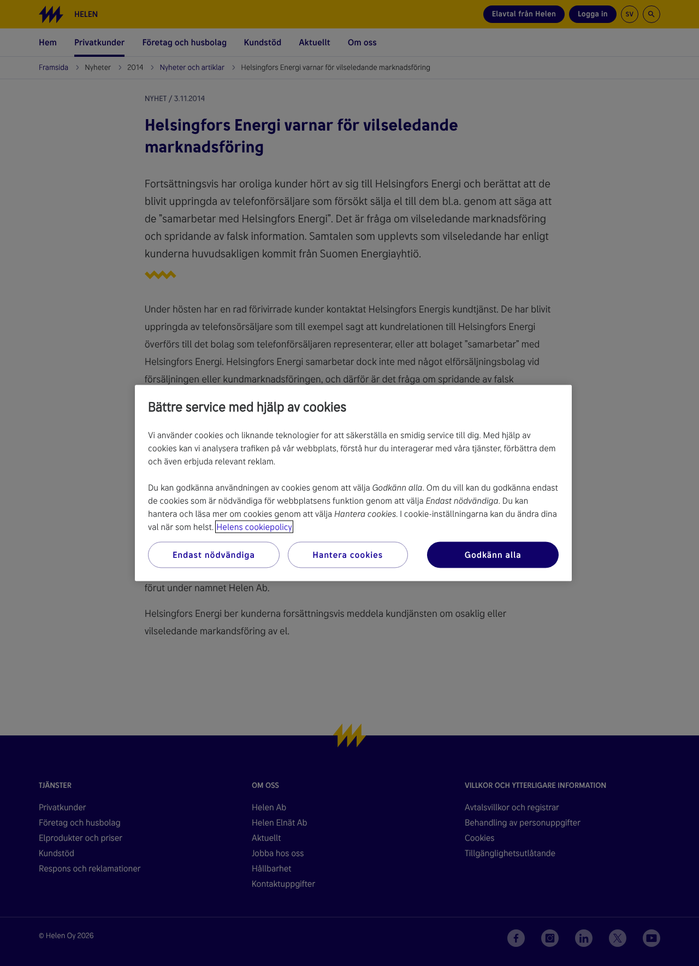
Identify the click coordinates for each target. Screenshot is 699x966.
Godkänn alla (493, 555)
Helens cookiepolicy (254, 527)
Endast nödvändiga (214, 555)
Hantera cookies (347, 555)
